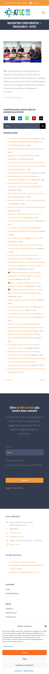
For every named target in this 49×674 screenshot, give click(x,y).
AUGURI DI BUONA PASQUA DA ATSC (22, 149)
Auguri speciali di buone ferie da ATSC (22, 300)
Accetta (24, 653)
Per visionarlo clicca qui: (12, 97)
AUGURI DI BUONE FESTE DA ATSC (21, 221)
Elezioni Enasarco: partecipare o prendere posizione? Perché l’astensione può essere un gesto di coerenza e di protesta (25, 327)
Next (42, 380)
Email (8, 447)
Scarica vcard (15, 544)
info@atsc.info (15, 533)
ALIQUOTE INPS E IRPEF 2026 (19, 173)
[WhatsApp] (27, 118)
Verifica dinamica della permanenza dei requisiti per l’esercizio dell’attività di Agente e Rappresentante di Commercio (27, 361)
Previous (8, 380)
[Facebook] (5, 118)
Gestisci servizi (8, 646)
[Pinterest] (33, 118)
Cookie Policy (18, 671)
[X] (12, 118)
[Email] (41, 118)
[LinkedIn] (20, 118)
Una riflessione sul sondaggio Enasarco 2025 (25, 238)
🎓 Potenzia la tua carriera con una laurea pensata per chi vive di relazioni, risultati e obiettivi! (24, 275)
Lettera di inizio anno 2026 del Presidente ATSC (26, 207)
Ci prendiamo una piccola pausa (20, 138)
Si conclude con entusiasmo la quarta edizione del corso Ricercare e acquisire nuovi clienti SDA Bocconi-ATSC (26, 166)
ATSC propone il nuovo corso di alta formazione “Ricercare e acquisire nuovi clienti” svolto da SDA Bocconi (26, 265)
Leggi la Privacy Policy (14, 488)
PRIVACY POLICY (29, 671)
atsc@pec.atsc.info (17, 536)
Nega (25, 659)
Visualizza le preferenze (24, 665)
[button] (45, 626)
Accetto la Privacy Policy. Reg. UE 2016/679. (25, 465)
